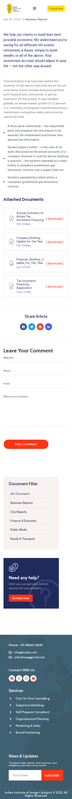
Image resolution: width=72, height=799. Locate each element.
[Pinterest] (40, 326)
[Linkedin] (48, 326)
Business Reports (21, 503)
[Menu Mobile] (34, 8)
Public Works (18, 529)
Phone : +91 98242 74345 (26, 645)
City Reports (18, 512)
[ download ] (54, 219)
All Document (20, 494)
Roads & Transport (22, 539)
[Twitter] (31, 326)
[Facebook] (23, 326)
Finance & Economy (23, 521)
